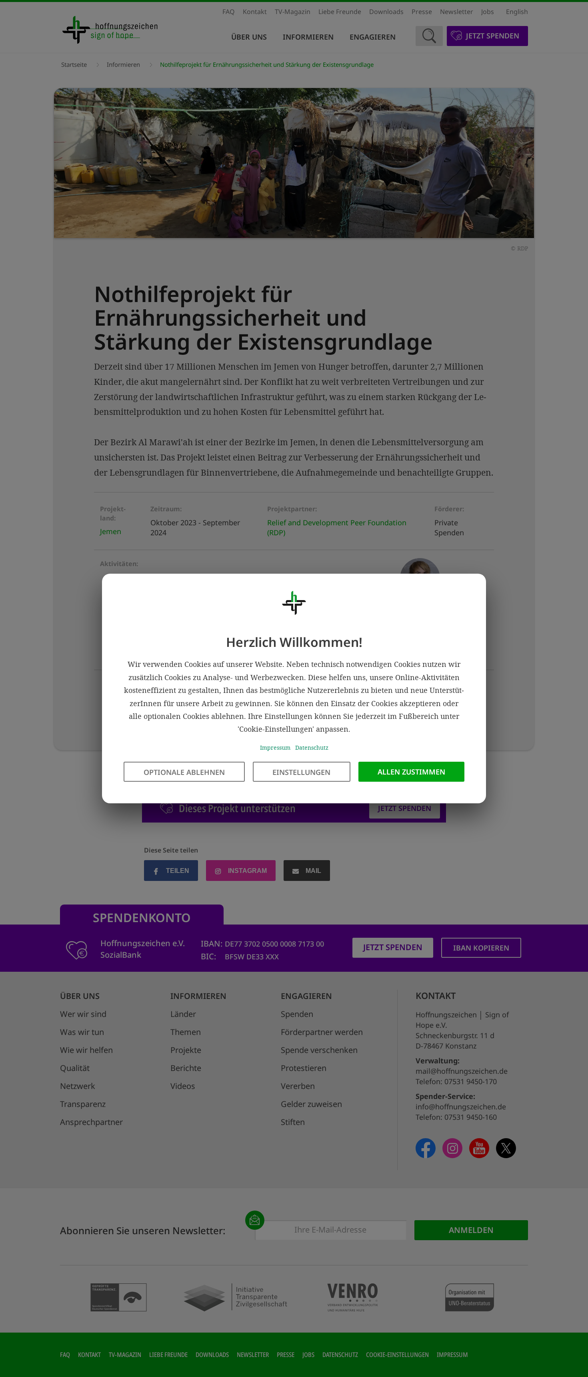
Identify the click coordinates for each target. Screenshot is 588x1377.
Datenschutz (311, 747)
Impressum (275, 747)
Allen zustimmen (411, 772)
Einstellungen (301, 772)
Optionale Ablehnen (184, 772)
